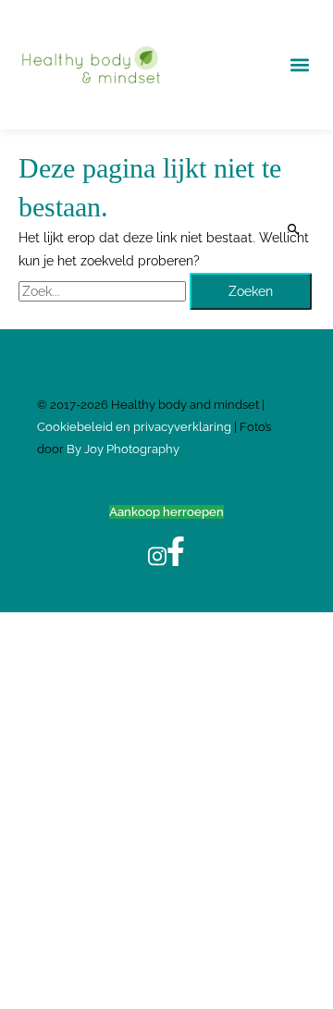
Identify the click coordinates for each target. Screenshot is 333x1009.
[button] (299, 65)
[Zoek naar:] (104, 291)
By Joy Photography (123, 449)
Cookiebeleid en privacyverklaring (135, 427)
